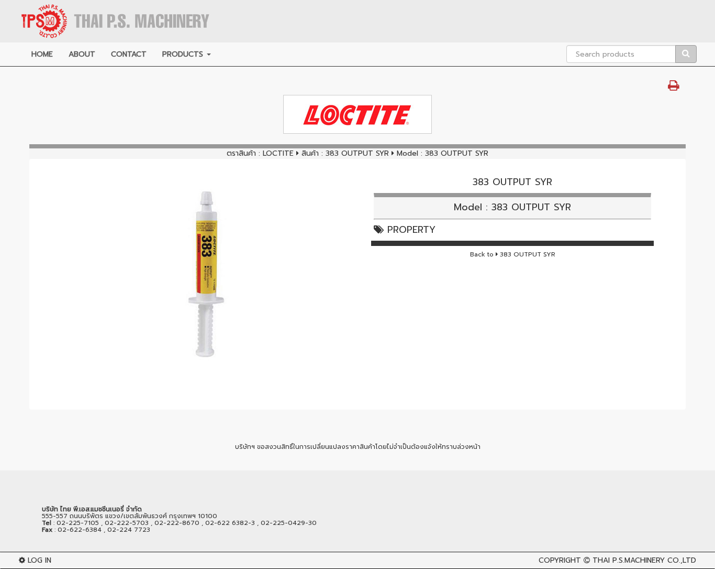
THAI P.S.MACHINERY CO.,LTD (644, 560)
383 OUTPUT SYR (359, 153)
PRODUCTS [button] (184, 54)
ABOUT (82, 54)
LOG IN (38, 560)
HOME (42, 54)
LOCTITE (278, 153)
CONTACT (129, 54)
